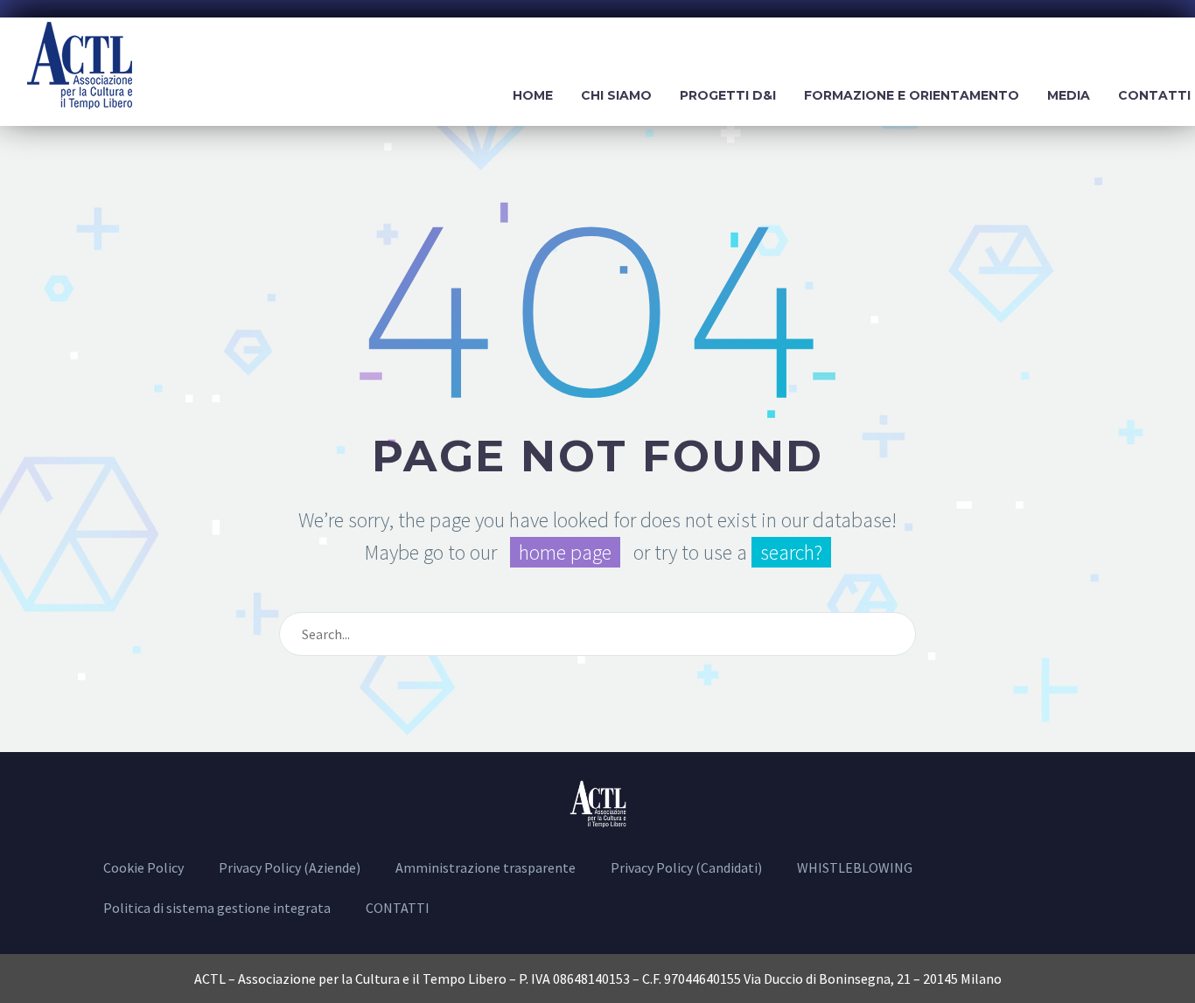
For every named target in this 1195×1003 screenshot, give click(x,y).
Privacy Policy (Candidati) (686, 867)
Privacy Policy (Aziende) (289, 867)
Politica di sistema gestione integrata (217, 907)
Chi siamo (616, 95)
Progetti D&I (728, 95)
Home (533, 95)
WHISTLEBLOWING (854, 867)
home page (565, 552)
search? (791, 552)
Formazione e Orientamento (911, 95)
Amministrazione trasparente (485, 867)
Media (1068, 95)
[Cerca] (895, 634)
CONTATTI (398, 907)
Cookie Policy (143, 867)
